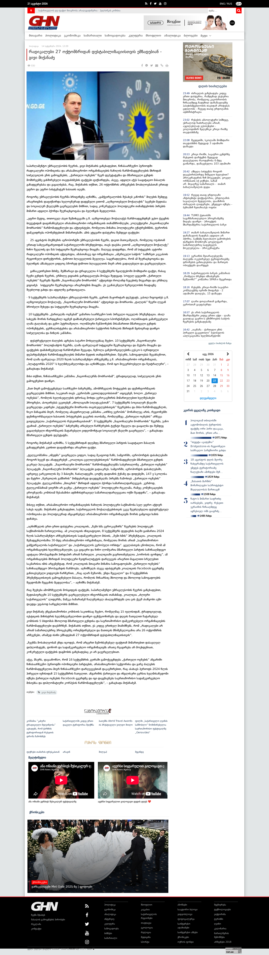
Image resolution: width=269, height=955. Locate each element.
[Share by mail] (156, 65)
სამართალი (93, 36)
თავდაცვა (146, 922)
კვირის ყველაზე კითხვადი (201, 410)
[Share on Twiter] (151, 65)
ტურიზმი (218, 919)
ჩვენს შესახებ (38, 915)
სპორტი (145, 942)
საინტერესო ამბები (188, 932)
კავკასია (145, 909)
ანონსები (182, 904)
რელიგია (146, 932)
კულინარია (220, 928)
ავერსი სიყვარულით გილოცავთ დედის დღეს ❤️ (124, 801)
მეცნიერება (220, 904)
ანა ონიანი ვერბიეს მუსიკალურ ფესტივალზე (52, 801)
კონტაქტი (36, 928)
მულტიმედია (37, 757)
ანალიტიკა (172, 36)
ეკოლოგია (147, 927)
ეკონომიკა (72, 36)
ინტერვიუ (109, 919)
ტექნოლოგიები (222, 909)
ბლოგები (191, 36)
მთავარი (35, 36)
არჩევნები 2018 (222, 942)
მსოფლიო (153, 36)
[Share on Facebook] (142, 65)
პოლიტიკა (53, 36)
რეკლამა (36, 924)
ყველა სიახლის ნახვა (219, 343)
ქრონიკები (36, 812)
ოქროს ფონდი (186, 942)
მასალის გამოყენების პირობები (48, 919)
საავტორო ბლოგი (187, 909)
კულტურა (135, 36)
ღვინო (217, 923)
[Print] (167, 65)
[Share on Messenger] (146, 65)
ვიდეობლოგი (185, 914)
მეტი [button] (204, 36)
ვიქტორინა (220, 914)
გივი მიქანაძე (48, 692)
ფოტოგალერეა (186, 919)
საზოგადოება (115, 36)
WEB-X (83, 949)
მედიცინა (146, 937)
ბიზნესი (108, 933)
